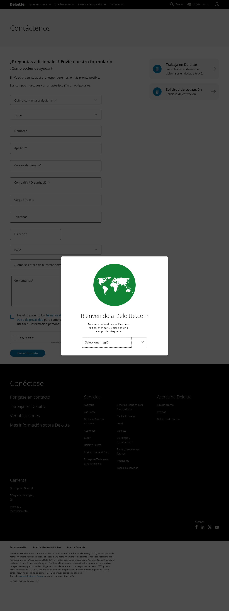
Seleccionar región (97, 342)
